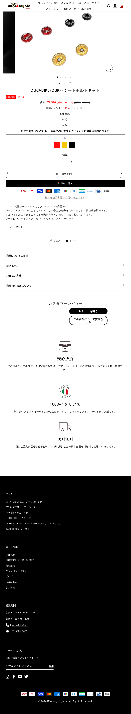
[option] (65, 42)
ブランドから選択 (48, 2)
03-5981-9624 (20, 624)
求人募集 (86, 8)
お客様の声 (83, 2)
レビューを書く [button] (88, 311)
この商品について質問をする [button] (88, 320)
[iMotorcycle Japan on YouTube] (20, 676)
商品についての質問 (17, 255)
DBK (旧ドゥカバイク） (18, 512)
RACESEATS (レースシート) (20, 529)
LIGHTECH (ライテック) (18, 518)
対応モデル (12, 265)
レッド (57, 145)
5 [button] (68, 77)
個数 (65, 154)
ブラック (72, 145)
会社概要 (10, 554)
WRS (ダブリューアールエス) (21, 507)
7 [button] (73, 77)
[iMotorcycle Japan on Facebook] (14, 676)
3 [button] (63, 77)
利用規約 (10, 565)
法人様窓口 (67, 2)
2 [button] (60, 77)
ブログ (95, 2)
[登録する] (51, 666)
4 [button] (65, 77)
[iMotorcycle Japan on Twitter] (26, 676)
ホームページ (64, 83)
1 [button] (57, 77)
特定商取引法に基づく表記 (20, 560)
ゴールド (65, 145)
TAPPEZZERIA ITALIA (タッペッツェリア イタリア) (33, 523)
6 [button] (71, 77)
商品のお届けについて (19, 285)
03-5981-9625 (20, 631)
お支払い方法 (14, 275)
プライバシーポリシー (17, 571)
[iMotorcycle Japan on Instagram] (7, 676)
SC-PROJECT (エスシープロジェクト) (25, 501)
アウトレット (53, 8)
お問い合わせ (71, 8)
